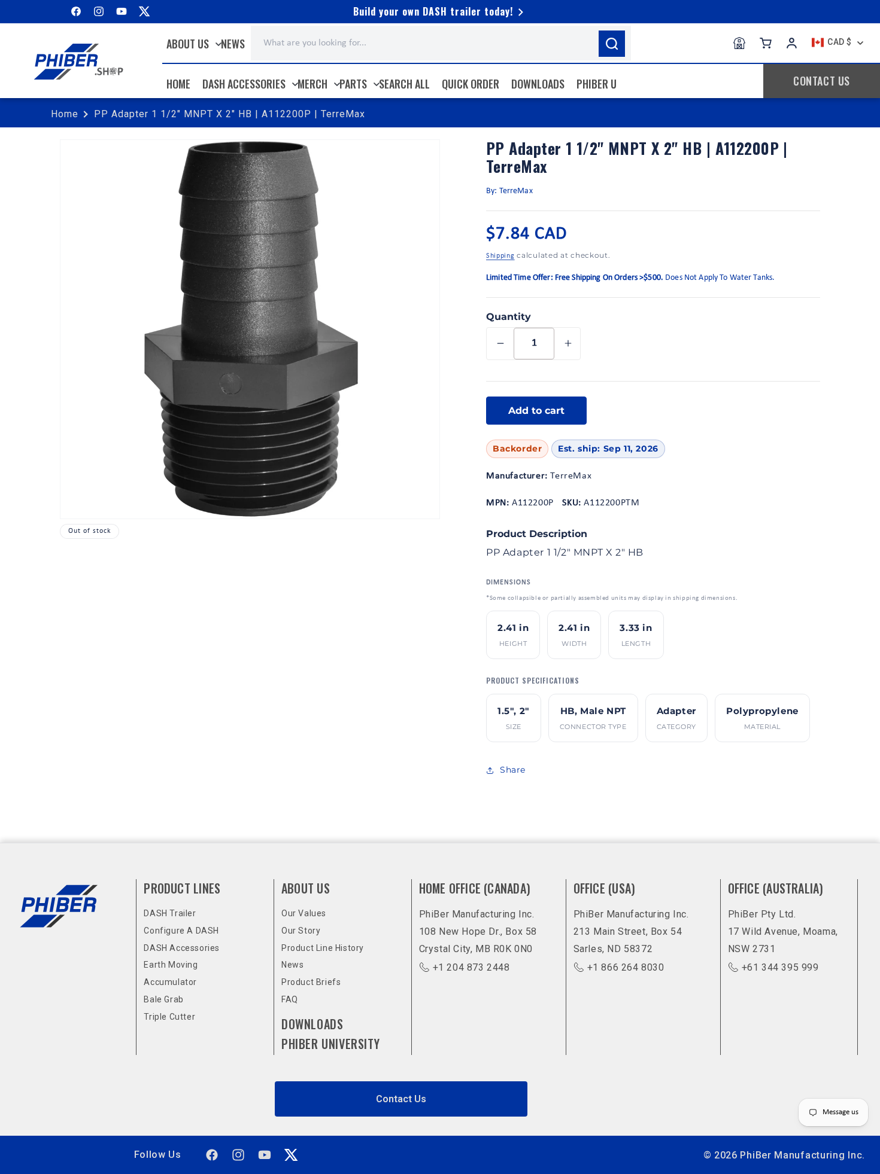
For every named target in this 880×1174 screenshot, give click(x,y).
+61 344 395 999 (780, 967)
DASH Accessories (182, 948)
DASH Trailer (170, 913)
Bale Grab (163, 999)
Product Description (536, 533)
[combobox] (441, 43)
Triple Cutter (169, 1016)
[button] (190, 43)
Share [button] (513, 769)
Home (64, 114)
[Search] (612, 44)
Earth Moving (171, 964)
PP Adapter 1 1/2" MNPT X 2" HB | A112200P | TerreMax (229, 114)
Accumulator (170, 982)
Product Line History (322, 948)
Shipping (500, 256)
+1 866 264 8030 (625, 967)
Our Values (303, 913)
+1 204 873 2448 (471, 967)
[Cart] (765, 43)
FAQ (289, 999)
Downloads (312, 1024)
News (292, 964)
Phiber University (330, 1043)
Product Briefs (311, 982)
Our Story (300, 930)
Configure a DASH (181, 930)
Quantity (508, 316)
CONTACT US (821, 81)
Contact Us (401, 1099)
